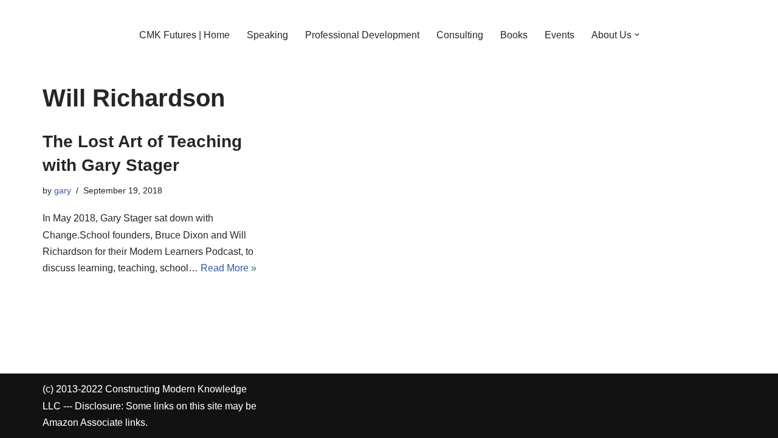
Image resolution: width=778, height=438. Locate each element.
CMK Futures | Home (184, 35)
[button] (637, 34)
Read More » (228, 268)
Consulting (459, 35)
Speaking (267, 35)
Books (514, 35)
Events (559, 35)
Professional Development (362, 35)
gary (62, 190)
